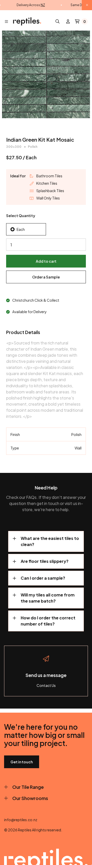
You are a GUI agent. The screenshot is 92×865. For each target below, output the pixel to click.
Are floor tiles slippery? (44, 561)
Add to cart (46, 261)
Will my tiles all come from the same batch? (48, 598)
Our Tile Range (28, 787)
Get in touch (21, 762)
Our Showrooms (30, 798)
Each (21, 229)
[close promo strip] (87, 5)
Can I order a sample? (43, 578)
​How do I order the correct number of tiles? (48, 621)
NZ (43, 5)
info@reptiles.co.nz (20, 819)
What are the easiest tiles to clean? (50, 541)
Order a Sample (46, 277)
